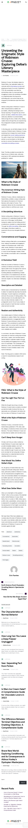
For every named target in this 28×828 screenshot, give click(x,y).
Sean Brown (5, 618)
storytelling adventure (18, 555)
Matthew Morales (7, 645)
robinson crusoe (6, 555)
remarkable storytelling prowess (10, 143)
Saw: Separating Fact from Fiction (11, 664)
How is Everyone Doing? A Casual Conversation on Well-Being (13, 793)
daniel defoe (15, 536)
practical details (6, 550)
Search (2, 779)
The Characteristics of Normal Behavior (12, 613)
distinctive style (15, 541)
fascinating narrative (16, 86)
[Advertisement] (14, 19)
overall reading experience (17, 135)
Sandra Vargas (6, 765)
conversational (6, 536)
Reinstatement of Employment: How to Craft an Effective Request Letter (14, 797)
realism (14, 550)
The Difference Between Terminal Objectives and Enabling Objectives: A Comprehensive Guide (13, 723)
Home (2, 39)
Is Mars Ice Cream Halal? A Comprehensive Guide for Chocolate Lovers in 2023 (13, 693)
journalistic (17, 545)
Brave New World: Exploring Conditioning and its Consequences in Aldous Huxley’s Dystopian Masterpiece (13, 756)
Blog (8, 39)
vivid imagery (5, 560)
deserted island (6, 541)
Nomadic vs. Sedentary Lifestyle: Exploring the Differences (12, 805)
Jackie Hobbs (6, 669)
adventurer (9, 531)
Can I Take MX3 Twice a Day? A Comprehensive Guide (12, 809)
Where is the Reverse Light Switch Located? (13, 801)
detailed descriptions (16, 114)
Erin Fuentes (6, 75)
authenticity (17, 531)
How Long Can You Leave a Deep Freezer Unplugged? (13, 639)
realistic (20, 550)
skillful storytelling (13, 226)
